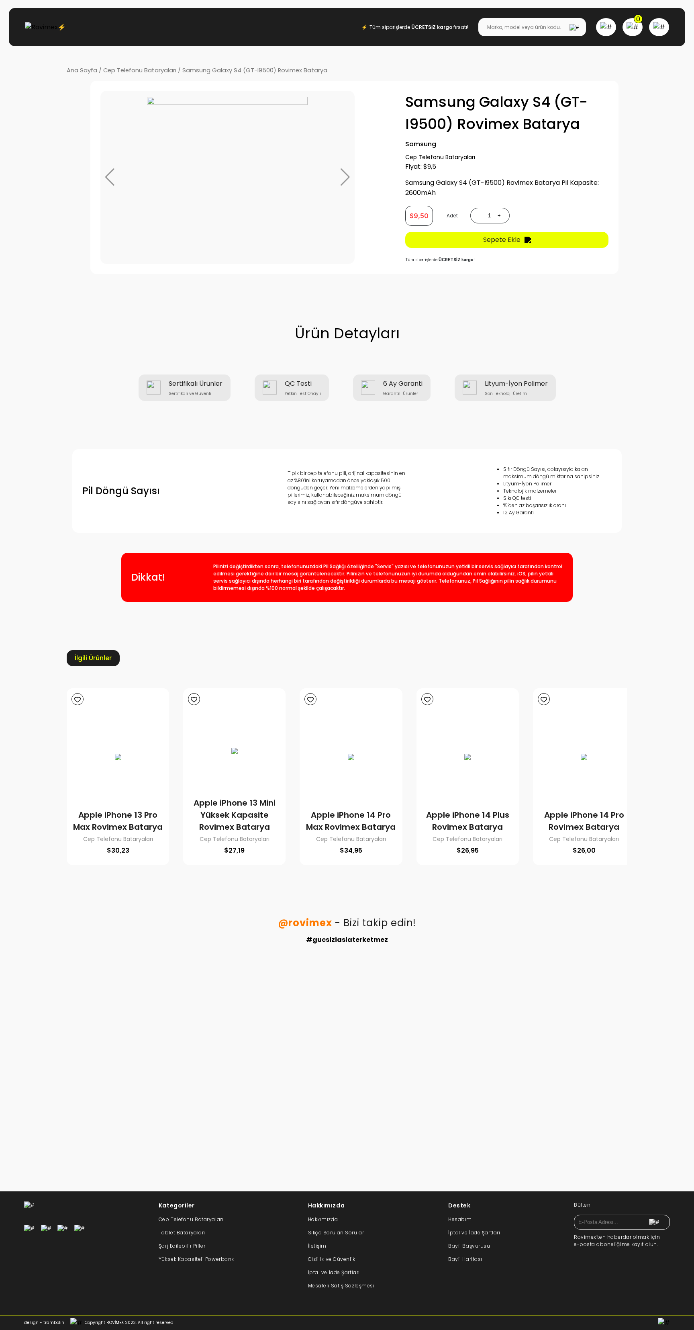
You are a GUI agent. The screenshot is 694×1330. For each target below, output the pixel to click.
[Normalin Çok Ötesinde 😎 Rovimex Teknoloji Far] (292, 1094)
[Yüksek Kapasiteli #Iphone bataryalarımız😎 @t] (402, 1104)
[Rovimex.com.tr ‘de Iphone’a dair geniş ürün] (512, 1104)
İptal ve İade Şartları (334, 1272)
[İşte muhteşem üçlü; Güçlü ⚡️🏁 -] (182, 990)
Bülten (582, 1204)
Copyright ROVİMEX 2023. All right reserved (129, 1323)
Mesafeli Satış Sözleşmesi (341, 1285)
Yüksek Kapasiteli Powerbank (196, 1259)
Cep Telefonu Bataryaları (139, 70)
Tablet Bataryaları (182, 1232)
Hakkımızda (323, 1219)
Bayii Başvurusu (469, 1245)
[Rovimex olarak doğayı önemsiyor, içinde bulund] (512, 1010)
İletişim (317, 1245)
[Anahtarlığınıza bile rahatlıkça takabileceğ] (292, 1010)
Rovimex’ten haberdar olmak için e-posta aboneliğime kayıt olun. (617, 1241)
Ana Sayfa (82, 70)
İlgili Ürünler (93, 658)
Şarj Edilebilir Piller (182, 1245)
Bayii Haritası (465, 1259)
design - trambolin (44, 1323)
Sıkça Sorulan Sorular (336, 1232)
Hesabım (460, 1219)
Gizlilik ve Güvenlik (331, 1259)
